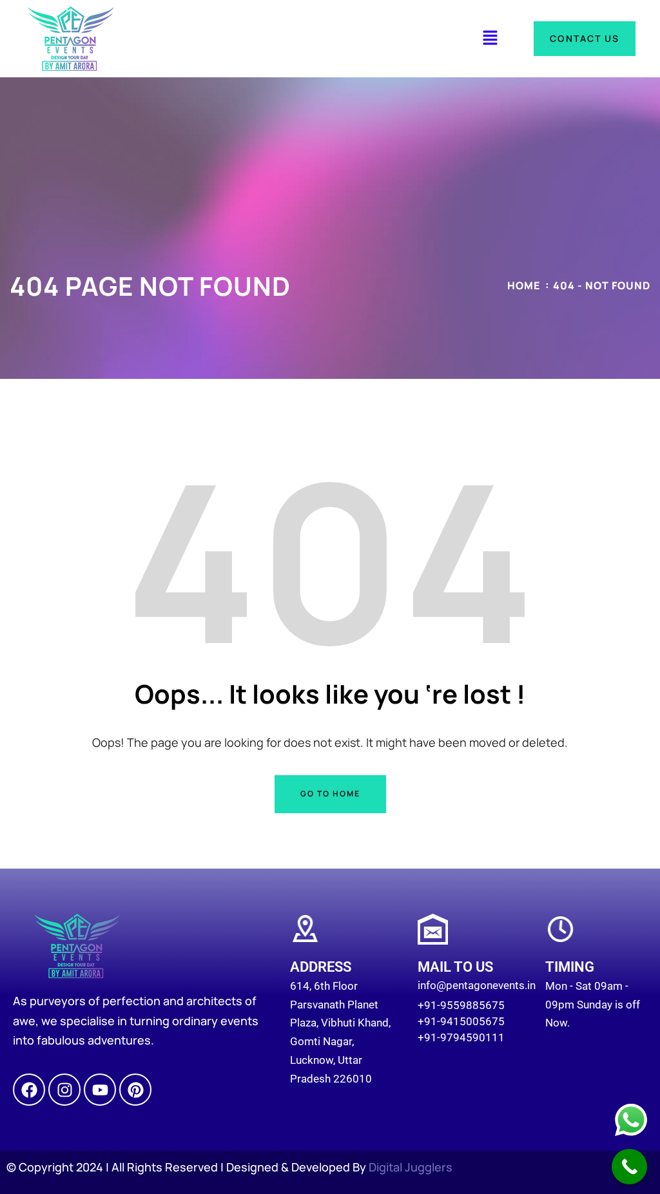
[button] (490, 38)
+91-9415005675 (461, 1021)
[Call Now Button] (629, 1166)
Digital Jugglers (410, 1167)
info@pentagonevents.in (477, 985)
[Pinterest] (135, 1090)
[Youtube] (100, 1090)
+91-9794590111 (461, 1037)
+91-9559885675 (461, 1005)
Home (523, 285)
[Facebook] (29, 1090)
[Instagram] (64, 1090)
